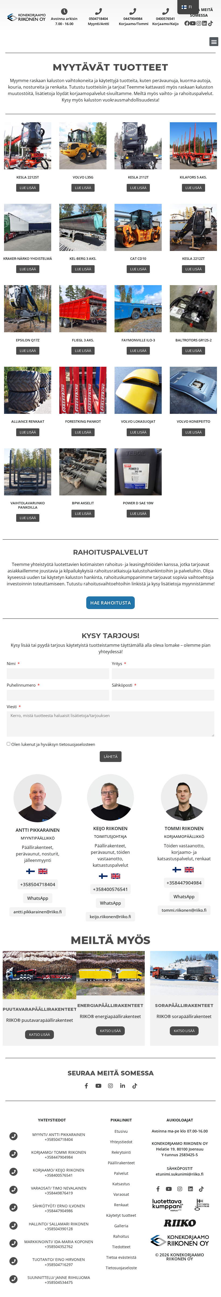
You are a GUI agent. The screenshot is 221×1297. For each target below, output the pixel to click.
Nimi (12, 664)
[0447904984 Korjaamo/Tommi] (132, 11)
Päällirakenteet (121, 1162)
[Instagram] (199, 23)
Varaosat (121, 1194)
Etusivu (121, 1131)
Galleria (121, 1225)
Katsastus (121, 1183)
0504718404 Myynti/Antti (98, 21)
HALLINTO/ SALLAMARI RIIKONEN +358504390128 (59, 1226)
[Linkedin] (204, 23)
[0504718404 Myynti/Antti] (98, 11)
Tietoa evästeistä (121, 1257)
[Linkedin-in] (122, 1086)
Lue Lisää (28, 187)
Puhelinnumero (22, 685)
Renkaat (121, 1204)
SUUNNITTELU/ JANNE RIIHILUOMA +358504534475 (58, 1280)
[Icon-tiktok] (210, 23)
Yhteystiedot (121, 1141)
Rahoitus (121, 1236)
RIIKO (85, 1016)
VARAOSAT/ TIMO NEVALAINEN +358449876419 (59, 1190)
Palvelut (121, 1173)
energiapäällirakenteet (117, 1016)
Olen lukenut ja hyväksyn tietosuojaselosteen (53, 744)
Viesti (12, 707)
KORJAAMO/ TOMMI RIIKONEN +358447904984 (58, 1155)
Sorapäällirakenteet (184, 1005)
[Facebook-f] (86, 1086)
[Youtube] (193, 23)
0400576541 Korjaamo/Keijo (165, 21)
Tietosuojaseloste (121, 1267)
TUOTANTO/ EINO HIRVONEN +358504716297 (58, 1262)
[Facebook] (187, 23)
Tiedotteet (121, 1246)
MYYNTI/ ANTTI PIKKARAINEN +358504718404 (58, 1137)
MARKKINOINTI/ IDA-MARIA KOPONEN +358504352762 (58, 1244)
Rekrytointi (121, 1152)
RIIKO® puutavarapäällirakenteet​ (39, 1020)
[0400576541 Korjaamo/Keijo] (165, 11)
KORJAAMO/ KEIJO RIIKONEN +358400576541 (58, 1172)
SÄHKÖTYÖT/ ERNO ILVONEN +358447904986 (59, 1208)
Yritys (117, 664)
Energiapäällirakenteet (110, 1005)
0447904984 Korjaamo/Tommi (134, 21)
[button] (213, 41)
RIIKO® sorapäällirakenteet (184, 1016)
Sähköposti (122, 685)
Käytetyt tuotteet (121, 1215)
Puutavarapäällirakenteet (40, 1009)
